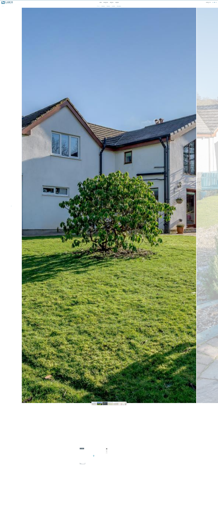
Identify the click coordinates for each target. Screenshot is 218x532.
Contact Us (208, 2)
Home (100, 2)
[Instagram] (216, 2)
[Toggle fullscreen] (107, 449)
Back (3, 6)
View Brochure (131, 410)
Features (108, 6)
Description (119, 6)
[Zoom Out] (107, 453)
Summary (103, 6)
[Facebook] (214, 2)
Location (113, 6)
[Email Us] (213, 2)
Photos (98, 6)
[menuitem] (100, 2)
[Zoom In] (107, 451)
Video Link (131, 412)
